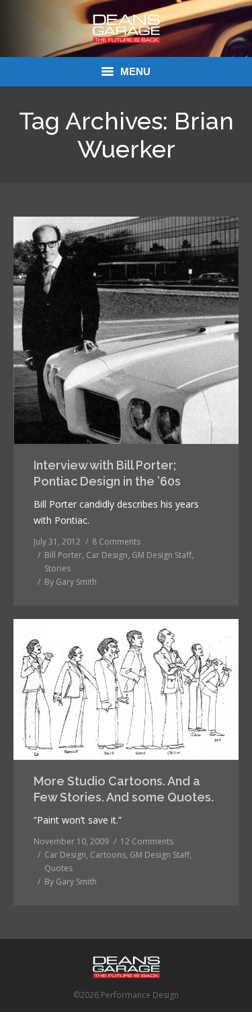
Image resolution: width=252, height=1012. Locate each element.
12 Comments (146, 841)
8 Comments (116, 541)
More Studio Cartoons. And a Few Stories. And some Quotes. (124, 789)
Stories (57, 568)
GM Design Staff (162, 555)
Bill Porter (63, 555)
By (70, 581)
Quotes (58, 868)
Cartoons (108, 854)
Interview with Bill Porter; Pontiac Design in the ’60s (107, 473)
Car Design (107, 555)
